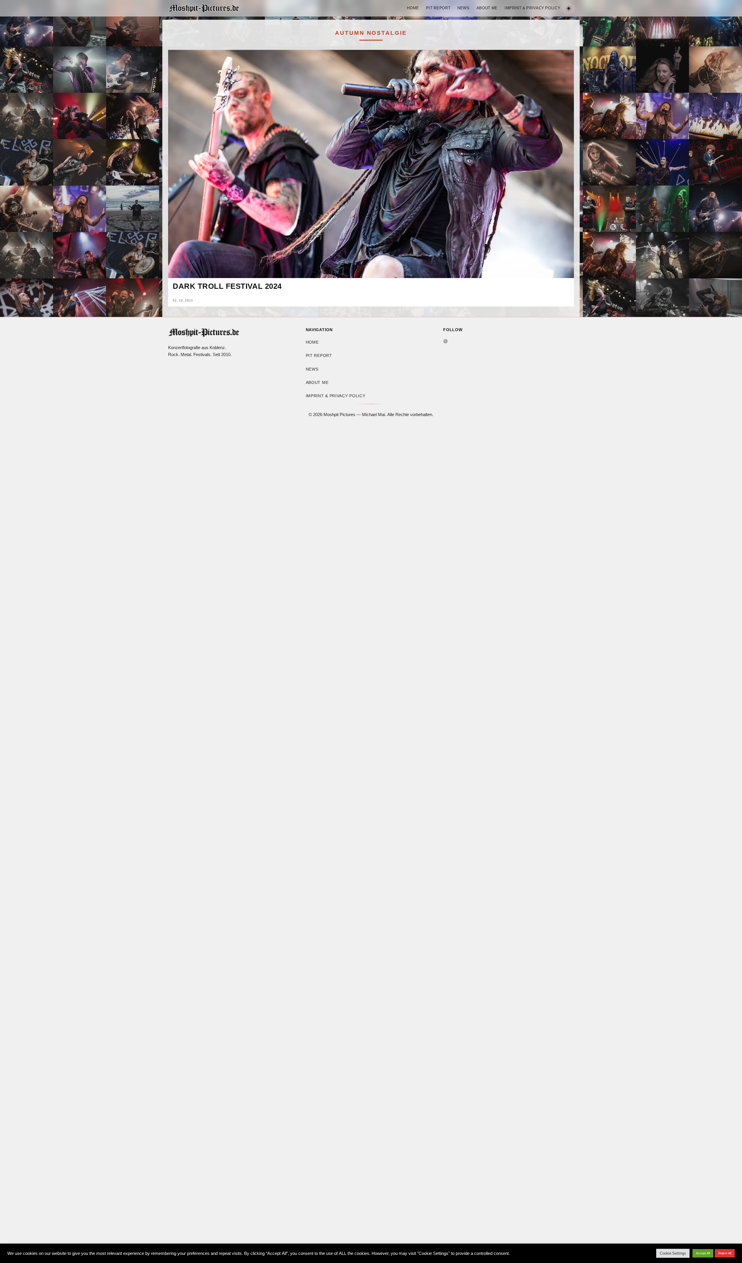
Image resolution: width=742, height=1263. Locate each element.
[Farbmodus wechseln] (568, 8)
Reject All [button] (724, 1253)
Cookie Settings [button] (673, 1253)
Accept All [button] (703, 1253)
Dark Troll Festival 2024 (227, 286)
